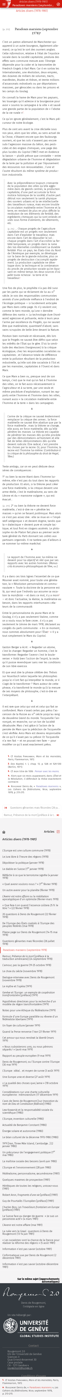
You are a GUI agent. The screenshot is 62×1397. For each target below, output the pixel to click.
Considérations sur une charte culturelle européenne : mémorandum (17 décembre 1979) (30, 1093)
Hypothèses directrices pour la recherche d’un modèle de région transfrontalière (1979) (29, 1003)
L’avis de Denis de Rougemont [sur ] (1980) (30, 1102)
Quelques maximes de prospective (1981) (26, 1179)
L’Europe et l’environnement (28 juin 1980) (26, 1167)
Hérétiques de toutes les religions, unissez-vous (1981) (30, 1187)
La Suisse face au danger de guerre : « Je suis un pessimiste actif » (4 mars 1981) (30, 1217)
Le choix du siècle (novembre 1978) (22, 971)
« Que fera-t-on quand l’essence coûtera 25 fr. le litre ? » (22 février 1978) (30, 907)
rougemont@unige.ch (20, 1368)
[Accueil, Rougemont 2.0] (4, 832)
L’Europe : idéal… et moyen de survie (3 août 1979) (30, 1070)
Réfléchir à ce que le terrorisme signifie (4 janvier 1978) (30, 877)
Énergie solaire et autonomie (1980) (22, 1131)
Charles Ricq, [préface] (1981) (30, 1209)
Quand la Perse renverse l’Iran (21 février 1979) (29, 1031)
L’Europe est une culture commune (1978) (26, 850)
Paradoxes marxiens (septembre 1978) (33, 5)
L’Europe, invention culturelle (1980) (23, 1118)
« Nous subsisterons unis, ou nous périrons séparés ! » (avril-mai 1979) (27, 1048)
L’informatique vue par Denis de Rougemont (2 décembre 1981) (29, 1257)
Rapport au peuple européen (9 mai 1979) (26, 1055)
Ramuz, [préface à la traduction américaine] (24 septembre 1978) (27, 958)
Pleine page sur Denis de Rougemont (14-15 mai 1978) (29, 934)
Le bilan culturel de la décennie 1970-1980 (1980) (30, 1137)
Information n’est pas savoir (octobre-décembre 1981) (30, 1266)
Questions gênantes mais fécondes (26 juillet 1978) (35, 807)
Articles (49, 831)
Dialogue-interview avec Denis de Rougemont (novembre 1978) (28, 979)
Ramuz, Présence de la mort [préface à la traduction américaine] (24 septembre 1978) (32, 815)
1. (8, 756)
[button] (4, 4)
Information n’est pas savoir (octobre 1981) (27, 1249)
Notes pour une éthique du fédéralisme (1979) (29, 1010)
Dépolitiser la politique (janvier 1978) (23, 862)
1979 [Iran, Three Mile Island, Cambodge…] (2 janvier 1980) (27, 1145)
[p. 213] (6, 29)
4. (9, 775)
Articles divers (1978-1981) (33, 1)
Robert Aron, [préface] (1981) (30, 1194)
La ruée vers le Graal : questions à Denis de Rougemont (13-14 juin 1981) (27, 1233)
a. (9, 786)
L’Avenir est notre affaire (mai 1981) (22, 1224)
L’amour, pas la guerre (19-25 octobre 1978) (26, 965)
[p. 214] (11, 229)
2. (8, 763)
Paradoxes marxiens (47, 786)
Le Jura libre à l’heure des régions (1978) (25, 856)
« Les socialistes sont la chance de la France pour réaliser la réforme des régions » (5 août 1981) (30, 1241)
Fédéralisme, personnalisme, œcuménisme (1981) (31, 1173)
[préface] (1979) (28, 994)
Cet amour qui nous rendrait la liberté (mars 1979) (28, 1039)
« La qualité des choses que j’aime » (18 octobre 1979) (30, 1085)
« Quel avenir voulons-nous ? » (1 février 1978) (29, 884)
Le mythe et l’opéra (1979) (17, 986)
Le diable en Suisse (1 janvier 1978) (23, 869)
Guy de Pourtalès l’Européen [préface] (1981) (28, 1200)
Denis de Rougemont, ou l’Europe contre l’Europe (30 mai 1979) (31, 1063)
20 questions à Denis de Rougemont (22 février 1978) (29, 916)
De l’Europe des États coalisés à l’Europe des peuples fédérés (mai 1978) (28, 925)
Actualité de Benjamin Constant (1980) (24, 1125)
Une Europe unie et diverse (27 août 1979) (26, 1076)
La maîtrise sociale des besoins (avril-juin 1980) (29, 1161)
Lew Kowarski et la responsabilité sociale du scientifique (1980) (27, 1111)
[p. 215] (6, 506)
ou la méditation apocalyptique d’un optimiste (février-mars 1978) (30, 898)
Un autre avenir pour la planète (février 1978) (28, 890)
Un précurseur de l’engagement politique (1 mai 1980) (28, 1153)
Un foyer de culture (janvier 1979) (21, 1025)
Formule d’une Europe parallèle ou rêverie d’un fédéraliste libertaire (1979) (30, 1018)
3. (8, 771)
